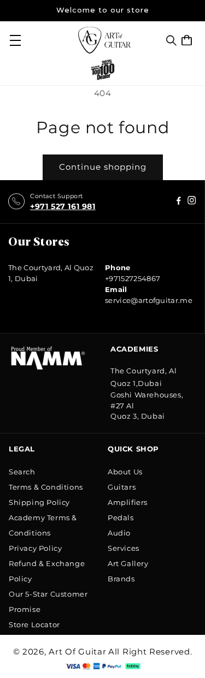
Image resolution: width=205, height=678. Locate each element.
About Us (125, 471)
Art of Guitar (77, 651)
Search (22, 471)
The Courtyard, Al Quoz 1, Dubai (50, 273)
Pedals (121, 517)
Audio (119, 532)
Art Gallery (128, 563)
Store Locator (34, 624)
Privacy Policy (35, 548)
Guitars (122, 487)
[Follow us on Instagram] (179, 201)
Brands (121, 578)
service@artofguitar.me (148, 300)
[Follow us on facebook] (192, 201)
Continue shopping (103, 167)
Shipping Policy (39, 502)
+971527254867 (132, 278)
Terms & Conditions (46, 487)
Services (123, 548)
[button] (171, 40)
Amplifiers (128, 502)
